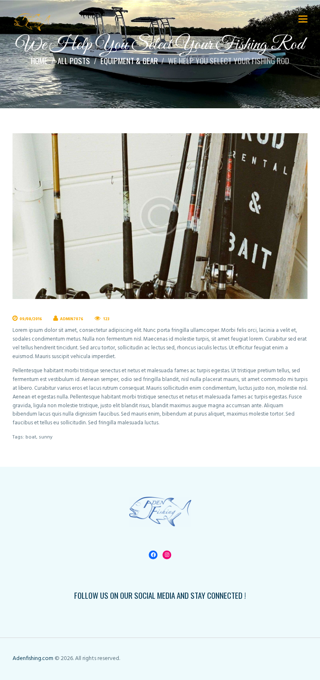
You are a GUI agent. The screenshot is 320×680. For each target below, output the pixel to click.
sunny (45, 437)
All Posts (74, 61)
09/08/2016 (31, 319)
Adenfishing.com (32, 658)
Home (39, 61)
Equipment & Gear (129, 61)
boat (30, 437)
